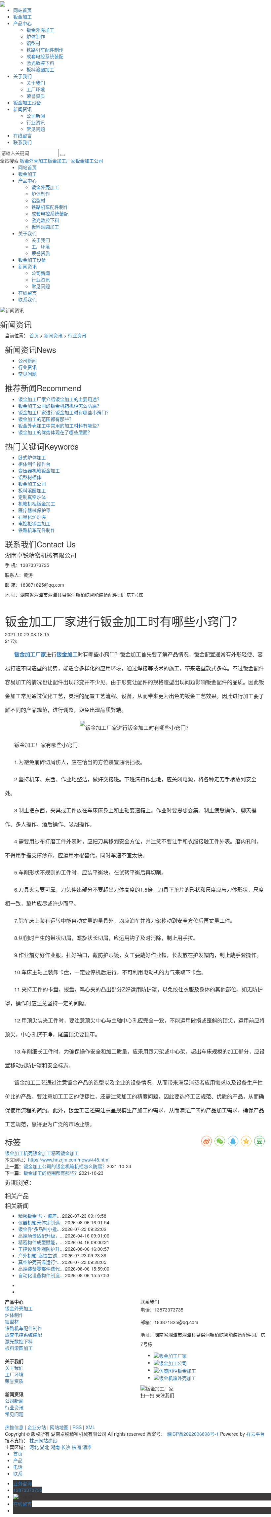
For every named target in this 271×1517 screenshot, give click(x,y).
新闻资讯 (22, 109)
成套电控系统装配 (44, 56)
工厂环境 (35, 89)
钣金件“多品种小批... (39, 1229)
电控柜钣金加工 (34, 523)
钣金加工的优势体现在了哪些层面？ (55, 432)
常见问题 (35, 129)
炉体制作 (35, 36)
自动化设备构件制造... (41, 1275)
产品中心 (22, 23)
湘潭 (87, 1447)
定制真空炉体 (32, 497)
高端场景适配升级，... (41, 1235)
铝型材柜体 (29, 477)
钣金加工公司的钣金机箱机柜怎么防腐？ (59, 405)
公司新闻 (35, 115)
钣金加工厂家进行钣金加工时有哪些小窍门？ (64, 412)
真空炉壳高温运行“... (39, 1262)
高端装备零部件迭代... (41, 1268)
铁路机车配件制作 (44, 49)
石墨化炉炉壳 (32, 516)
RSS (77, 1427)
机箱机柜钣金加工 (36, 503)
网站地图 (59, 1427)
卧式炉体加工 (32, 457)
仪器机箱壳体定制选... (41, 1222)
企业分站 (36, 1427)
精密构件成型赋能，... (41, 1242)
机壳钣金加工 (37, 1153)
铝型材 (33, 43)
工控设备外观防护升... (41, 1248)
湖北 (44, 1447)
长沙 (65, 1447)
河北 (34, 1447)
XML (90, 1427)
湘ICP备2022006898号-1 (193, 1433)
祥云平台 (255, 1433)
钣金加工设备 (27, 102)
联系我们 (22, 142)
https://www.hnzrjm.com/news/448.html (68, 1159)
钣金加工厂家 (61, 160)
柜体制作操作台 (34, 464)
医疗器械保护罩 (34, 510)
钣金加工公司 (89, 160)
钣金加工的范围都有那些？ (46, 419)
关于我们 (22, 76)
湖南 (55, 1447)
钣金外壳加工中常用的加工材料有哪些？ (59, 425)
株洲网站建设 (43, 1440)
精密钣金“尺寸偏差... (39, 1215)
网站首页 (22, 10)
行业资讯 (35, 122)
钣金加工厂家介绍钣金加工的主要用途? (58, 399)
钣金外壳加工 (40, 29)
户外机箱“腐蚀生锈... (39, 1255)
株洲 (76, 1447)
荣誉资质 (35, 95)
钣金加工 (22, 16)
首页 (34, 335)
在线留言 (22, 135)
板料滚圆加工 (40, 69)
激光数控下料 (40, 62)
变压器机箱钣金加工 (39, 470)
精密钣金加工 (65, 1153)
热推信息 (14, 1427)
